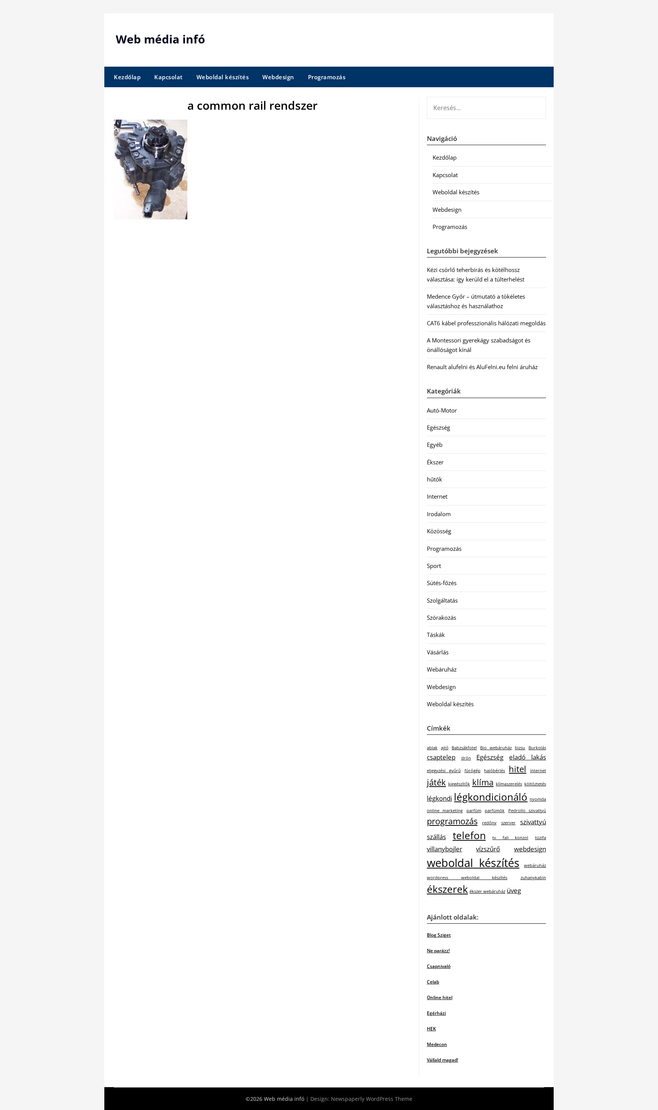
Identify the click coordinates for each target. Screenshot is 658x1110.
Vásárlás (438, 652)
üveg (514, 890)
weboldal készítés (473, 862)
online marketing (445, 810)
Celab (433, 982)
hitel (517, 768)
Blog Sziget (439, 935)
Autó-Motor (442, 410)
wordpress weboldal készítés (467, 877)
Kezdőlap (127, 77)
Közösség (439, 531)
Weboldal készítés (222, 77)
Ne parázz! (438, 950)
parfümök (495, 810)
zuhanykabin (533, 877)
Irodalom (439, 514)
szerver (508, 822)
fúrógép (473, 770)
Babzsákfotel (464, 747)
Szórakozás (441, 617)
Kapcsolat (168, 77)
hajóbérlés (494, 770)
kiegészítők (459, 784)
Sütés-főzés (442, 583)
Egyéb (434, 444)
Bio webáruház (496, 747)
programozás (452, 821)
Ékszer (435, 462)
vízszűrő (488, 848)
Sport (434, 565)
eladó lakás (527, 757)
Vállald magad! (442, 1060)
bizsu (520, 747)
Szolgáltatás (442, 600)
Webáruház (442, 669)
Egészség (438, 427)
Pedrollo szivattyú (527, 810)
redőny (489, 822)
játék (436, 782)
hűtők (434, 479)
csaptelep (441, 757)
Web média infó (160, 39)
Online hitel (439, 997)
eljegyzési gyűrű (444, 770)
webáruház (535, 865)
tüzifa (540, 837)
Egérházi (436, 1013)
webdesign (530, 848)
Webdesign (278, 77)
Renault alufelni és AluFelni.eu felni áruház (482, 367)
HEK (431, 1028)
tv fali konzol (510, 837)
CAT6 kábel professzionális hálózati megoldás (486, 323)
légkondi (439, 798)
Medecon (437, 1044)
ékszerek (447, 889)
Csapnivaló (438, 966)
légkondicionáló (490, 797)
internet (538, 770)
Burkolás (537, 747)
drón (466, 758)
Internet (437, 496)
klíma (483, 782)
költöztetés (535, 784)
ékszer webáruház (487, 891)
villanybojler (444, 848)
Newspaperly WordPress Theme (371, 1098)
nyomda (538, 799)
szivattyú (533, 821)
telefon (469, 835)
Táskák (436, 634)
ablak (432, 747)
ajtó (445, 747)
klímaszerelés (509, 784)
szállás (436, 836)
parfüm (473, 810)
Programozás (327, 77)
